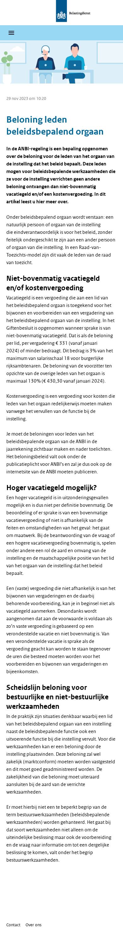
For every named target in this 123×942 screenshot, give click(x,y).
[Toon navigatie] (11, 32)
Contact (13, 925)
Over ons (34, 925)
